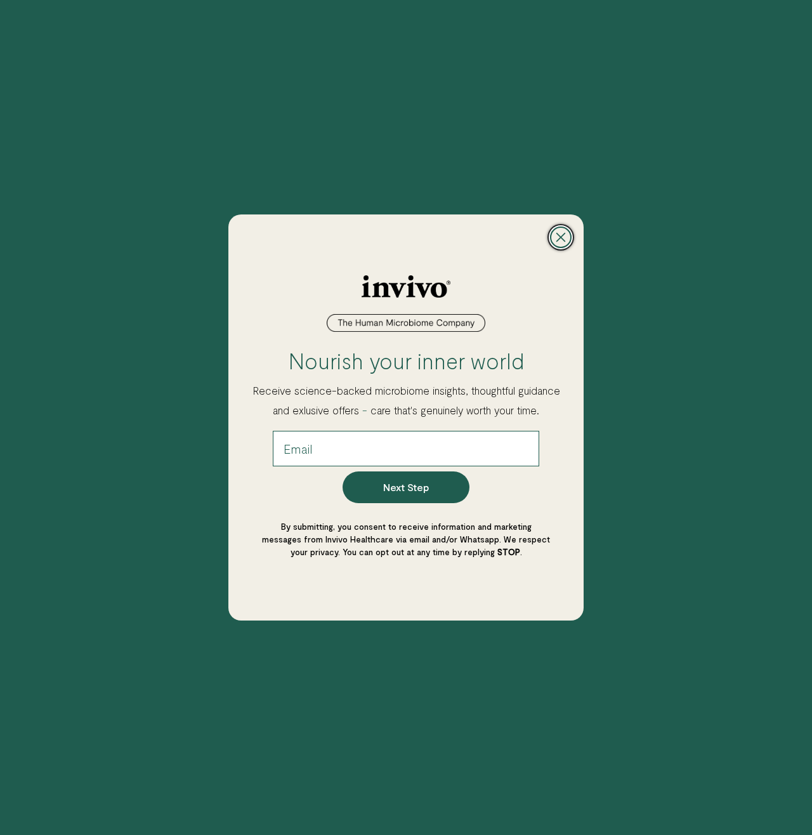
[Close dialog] (561, 237)
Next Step (406, 487)
